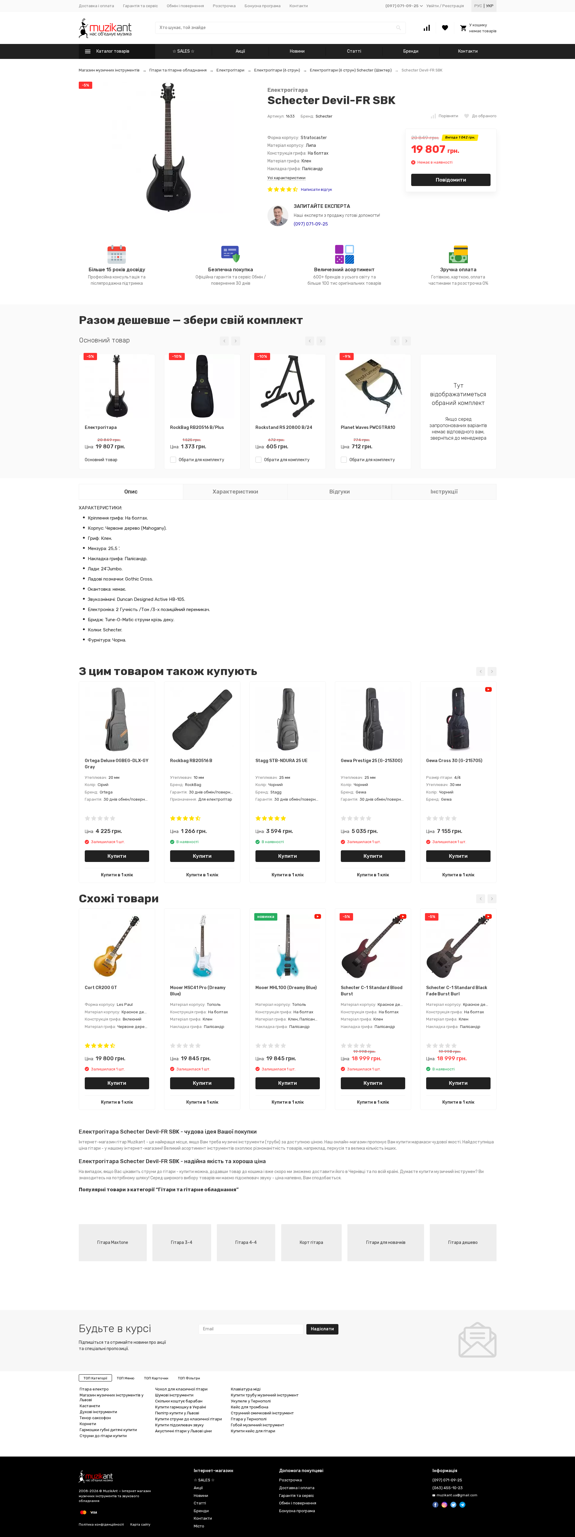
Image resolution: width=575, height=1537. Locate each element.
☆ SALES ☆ (183, 51)
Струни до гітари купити (103, 1436)
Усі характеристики (286, 178)
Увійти (432, 6)
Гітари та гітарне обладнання (178, 70)
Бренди (410, 51)
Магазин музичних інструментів (109, 70)
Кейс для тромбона (249, 1407)
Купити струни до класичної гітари (188, 1419)
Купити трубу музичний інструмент (265, 1395)
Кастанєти (90, 1406)
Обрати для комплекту (200, 459)
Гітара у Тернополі (249, 1419)
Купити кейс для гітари (253, 1431)
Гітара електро (94, 1389)
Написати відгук (316, 189)
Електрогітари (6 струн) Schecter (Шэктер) (351, 70)
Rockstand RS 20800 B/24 (283, 427)
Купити (117, 856)
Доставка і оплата (96, 6)
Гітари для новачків (385, 1242)
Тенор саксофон (95, 1418)
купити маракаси (413, 1142)
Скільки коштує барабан (178, 1401)
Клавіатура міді (246, 1389)
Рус (478, 6)
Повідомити (451, 180)
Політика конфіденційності (101, 1525)
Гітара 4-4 (246, 1242)
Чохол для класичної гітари (181, 1389)
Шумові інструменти (174, 1395)
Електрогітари (230, 70)
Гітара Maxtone (112, 1242)
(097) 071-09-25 (311, 224)
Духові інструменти (98, 1412)
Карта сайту (140, 1525)
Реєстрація (453, 6)
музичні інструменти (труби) (251, 1142)
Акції (240, 51)
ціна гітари (90, 1148)
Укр (490, 6)
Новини (297, 51)
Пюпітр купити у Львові (177, 1413)
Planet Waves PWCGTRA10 (368, 427)
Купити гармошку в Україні (180, 1407)
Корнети (88, 1424)
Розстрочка (224, 6)
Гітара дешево (463, 1242)
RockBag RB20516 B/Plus (197, 427)
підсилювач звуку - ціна (259, 1177)
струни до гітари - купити (167, 1171)
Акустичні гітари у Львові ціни (183, 1431)
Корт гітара (311, 1242)
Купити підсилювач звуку (179, 1425)
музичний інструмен (454, 1171)
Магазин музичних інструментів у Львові (111, 1397)
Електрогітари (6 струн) (277, 70)
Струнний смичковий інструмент (262, 1413)
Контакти (299, 6)
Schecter (324, 116)
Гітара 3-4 (181, 1242)
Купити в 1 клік (117, 875)
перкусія (335, 1148)
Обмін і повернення (185, 6)
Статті (354, 51)
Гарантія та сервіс (140, 6)
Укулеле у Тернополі (251, 1401)
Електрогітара (287, 90)
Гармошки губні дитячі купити (108, 1430)
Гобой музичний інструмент (257, 1425)
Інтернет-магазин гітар (103, 1142)
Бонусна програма (263, 6)
